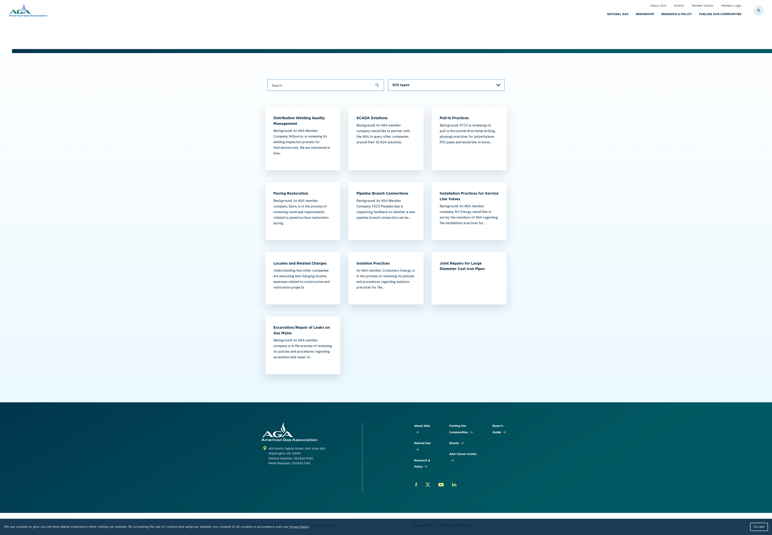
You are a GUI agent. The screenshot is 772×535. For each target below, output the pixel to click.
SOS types (400, 85)
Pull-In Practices (454, 118)
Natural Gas (617, 14)
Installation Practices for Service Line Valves (469, 196)
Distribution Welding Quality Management (299, 121)
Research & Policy (676, 14)
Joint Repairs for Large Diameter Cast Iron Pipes (462, 266)
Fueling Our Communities (720, 14)
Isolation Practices (373, 263)
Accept (759, 527)
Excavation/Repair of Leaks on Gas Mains (301, 330)
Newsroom (645, 14)
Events (679, 5)
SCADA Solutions (372, 118)
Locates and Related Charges (300, 263)
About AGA (658, 5)
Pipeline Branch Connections (382, 193)
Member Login (731, 5)
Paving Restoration (290, 193)
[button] (446, 85)
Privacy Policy (299, 526)
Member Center (702, 5)
